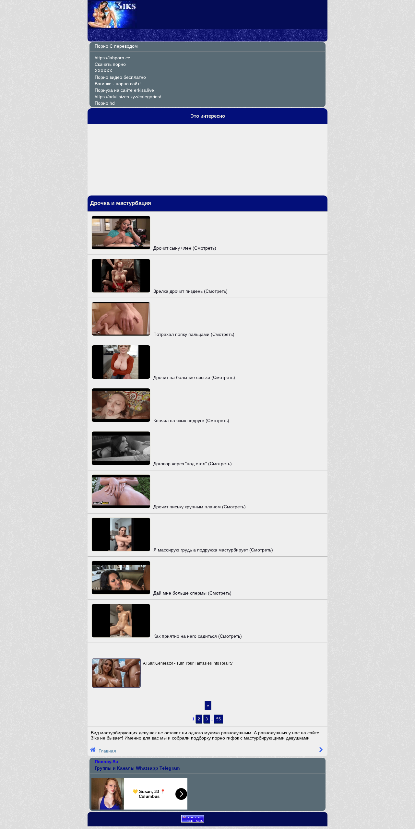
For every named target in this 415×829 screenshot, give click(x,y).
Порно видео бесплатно (120, 77)
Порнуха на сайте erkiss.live (124, 90)
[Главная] (112, 26)
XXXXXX (103, 70)
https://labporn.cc (112, 57)
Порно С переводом (116, 46)
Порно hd (105, 103)
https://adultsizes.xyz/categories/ (128, 96)
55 (218, 719)
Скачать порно (110, 64)
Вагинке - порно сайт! (118, 83)
